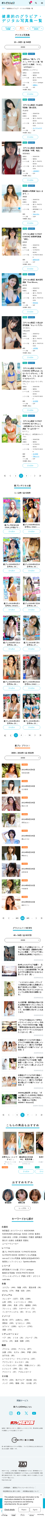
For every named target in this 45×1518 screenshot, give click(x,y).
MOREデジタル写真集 (27, 1255)
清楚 (7, 1330)
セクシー (25, 1326)
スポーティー (27, 1309)
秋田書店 (5, 1231)
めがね (8, 1291)
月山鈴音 (25, 110)
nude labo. (6, 1279)
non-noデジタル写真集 (11, 1258)
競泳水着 (35, 1287)
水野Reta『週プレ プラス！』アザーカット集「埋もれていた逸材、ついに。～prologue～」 (33, 63)
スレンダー (10, 1299)
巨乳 (26, 1299)
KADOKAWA (29, 1231)
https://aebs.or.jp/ (6, 1480)
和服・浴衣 (24, 1291)
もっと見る (23, 1208)
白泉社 (11, 1240)
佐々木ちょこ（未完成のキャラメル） (33, 435)
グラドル (9, 1349)
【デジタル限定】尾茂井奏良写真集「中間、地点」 (33, 149)
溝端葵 (25, 197)
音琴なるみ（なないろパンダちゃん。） (33, 383)
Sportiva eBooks (29, 1262)
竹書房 (31, 1237)
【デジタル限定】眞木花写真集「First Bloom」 (33, 281)
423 (17, 918)
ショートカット (23, 1302)
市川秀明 (35, 401)
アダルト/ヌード (24, 1372)
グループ (31, 1338)
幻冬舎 (31, 1234)
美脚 (7, 1305)
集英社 (37, 1234)
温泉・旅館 (23, 1341)
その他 (32, 1383)
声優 (32, 1352)
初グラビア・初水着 (27, 1380)
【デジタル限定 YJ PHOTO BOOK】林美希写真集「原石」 (32, 236)
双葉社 (26, 1240)
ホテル (8, 1341)
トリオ (18, 1338)
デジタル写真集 (8, 28)
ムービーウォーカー (10, 1244)
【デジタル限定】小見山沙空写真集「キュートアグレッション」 (33, 325)
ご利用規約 (6, 1488)
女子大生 (8, 1355)
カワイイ (9, 1326)
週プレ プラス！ (22, 28)
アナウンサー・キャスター (16, 1362)
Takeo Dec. (36, 214)
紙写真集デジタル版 (10, 1270)
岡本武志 (35, 302)
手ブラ (8, 1380)
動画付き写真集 (8, 1273)
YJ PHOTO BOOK (28, 1252)
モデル (20, 1352)
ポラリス (36, 1276)
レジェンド (10, 1369)
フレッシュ (10, 1309)
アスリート (9, 1372)
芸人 (24, 1369)
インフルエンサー (13, 1365)
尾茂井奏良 (26, 153)
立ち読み (30, 94)
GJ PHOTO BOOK (9, 1255)
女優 (7, 1352)
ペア (7, 1338)
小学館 (15, 1237)
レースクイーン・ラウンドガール (19, 1359)
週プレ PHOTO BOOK (11, 1252)
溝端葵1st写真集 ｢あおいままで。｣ (33, 192)
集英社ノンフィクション (12, 1262)
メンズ (8, 1383)
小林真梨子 (36, 171)
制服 (22, 1287)
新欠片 (5, 1240)
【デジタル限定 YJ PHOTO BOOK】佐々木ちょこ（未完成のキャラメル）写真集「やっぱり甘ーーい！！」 (33, 426)
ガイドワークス (16, 1231)
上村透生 (35, 348)
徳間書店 (38, 1237)
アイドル (25, 1349)
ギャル (31, 1312)
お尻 (7, 1302)
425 (28, 918)
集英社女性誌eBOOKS (30, 1258)
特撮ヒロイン (33, 1365)
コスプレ (9, 1287)
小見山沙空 (26, 331)
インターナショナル (13, 1312)
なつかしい (24, 1323)
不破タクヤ (36, 456)
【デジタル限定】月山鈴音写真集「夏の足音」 (33, 106)
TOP (3, 8)
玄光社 (24, 1234)
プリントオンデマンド (11, 1276)
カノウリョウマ (37, 128)
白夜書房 (18, 1240)
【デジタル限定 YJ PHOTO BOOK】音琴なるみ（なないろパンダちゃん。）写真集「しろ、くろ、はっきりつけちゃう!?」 (33, 373)
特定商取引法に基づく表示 (11, 1491)
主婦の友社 (6, 1237)
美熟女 (8, 1323)
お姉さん (23, 1320)
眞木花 (25, 285)
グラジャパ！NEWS (36, 28)
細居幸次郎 (36, 259)
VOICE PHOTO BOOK (25, 1273)
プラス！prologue (26, 1270)
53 (29, 735)
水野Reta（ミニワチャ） (31, 70)
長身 (19, 1305)
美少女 (8, 1320)
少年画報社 (23, 1237)
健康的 (31, 1305)
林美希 (25, 242)
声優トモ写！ (26, 1276)
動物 (20, 1383)
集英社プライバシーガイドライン (23, 1488)
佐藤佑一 (35, 85)
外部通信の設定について (31, 1491)
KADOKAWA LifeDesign (11, 1234)
